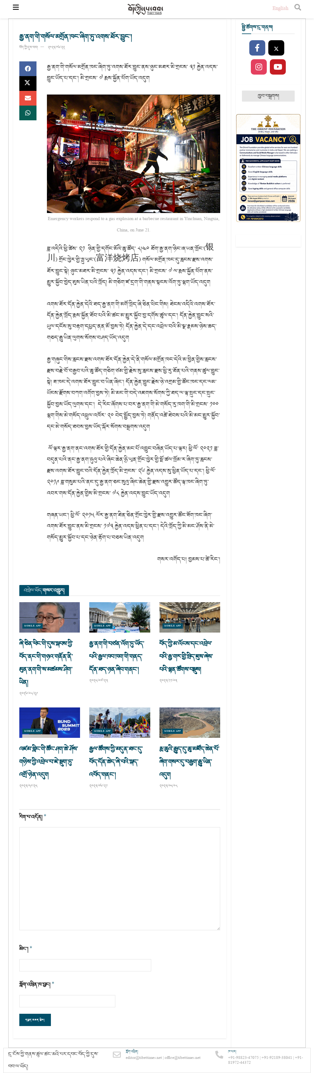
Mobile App (32, 626)
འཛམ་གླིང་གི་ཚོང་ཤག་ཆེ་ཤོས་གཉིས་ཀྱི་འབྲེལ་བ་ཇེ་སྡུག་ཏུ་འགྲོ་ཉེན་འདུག (48, 761)
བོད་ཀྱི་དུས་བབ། (28, 47)
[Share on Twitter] (27, 83)
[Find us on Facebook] (257, 48)
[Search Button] (297, 9)
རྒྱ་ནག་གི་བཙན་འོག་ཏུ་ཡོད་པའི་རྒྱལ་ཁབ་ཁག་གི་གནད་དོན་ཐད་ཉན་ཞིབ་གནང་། (116, 656)
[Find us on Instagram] (259, 67)
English (280, 9)
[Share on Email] (27, 98)
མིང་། (26, 949)
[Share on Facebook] (27, 68)
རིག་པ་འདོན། (33, 817)
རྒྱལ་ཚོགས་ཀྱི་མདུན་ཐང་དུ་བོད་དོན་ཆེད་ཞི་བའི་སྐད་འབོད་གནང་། (116, 761)
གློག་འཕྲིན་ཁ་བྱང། (37, 984)
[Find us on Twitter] (276, 48)
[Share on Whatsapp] (27, 113)
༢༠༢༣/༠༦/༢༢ (56, 47)
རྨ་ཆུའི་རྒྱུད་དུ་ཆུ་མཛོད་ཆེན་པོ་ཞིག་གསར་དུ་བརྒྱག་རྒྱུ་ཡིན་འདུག (189, 761)
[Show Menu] (16, 9)
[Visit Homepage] (145, 9)
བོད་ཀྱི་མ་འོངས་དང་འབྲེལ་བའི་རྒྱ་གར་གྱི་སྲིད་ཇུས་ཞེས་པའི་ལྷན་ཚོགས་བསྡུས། (186, 656)
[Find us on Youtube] (278, 67)
